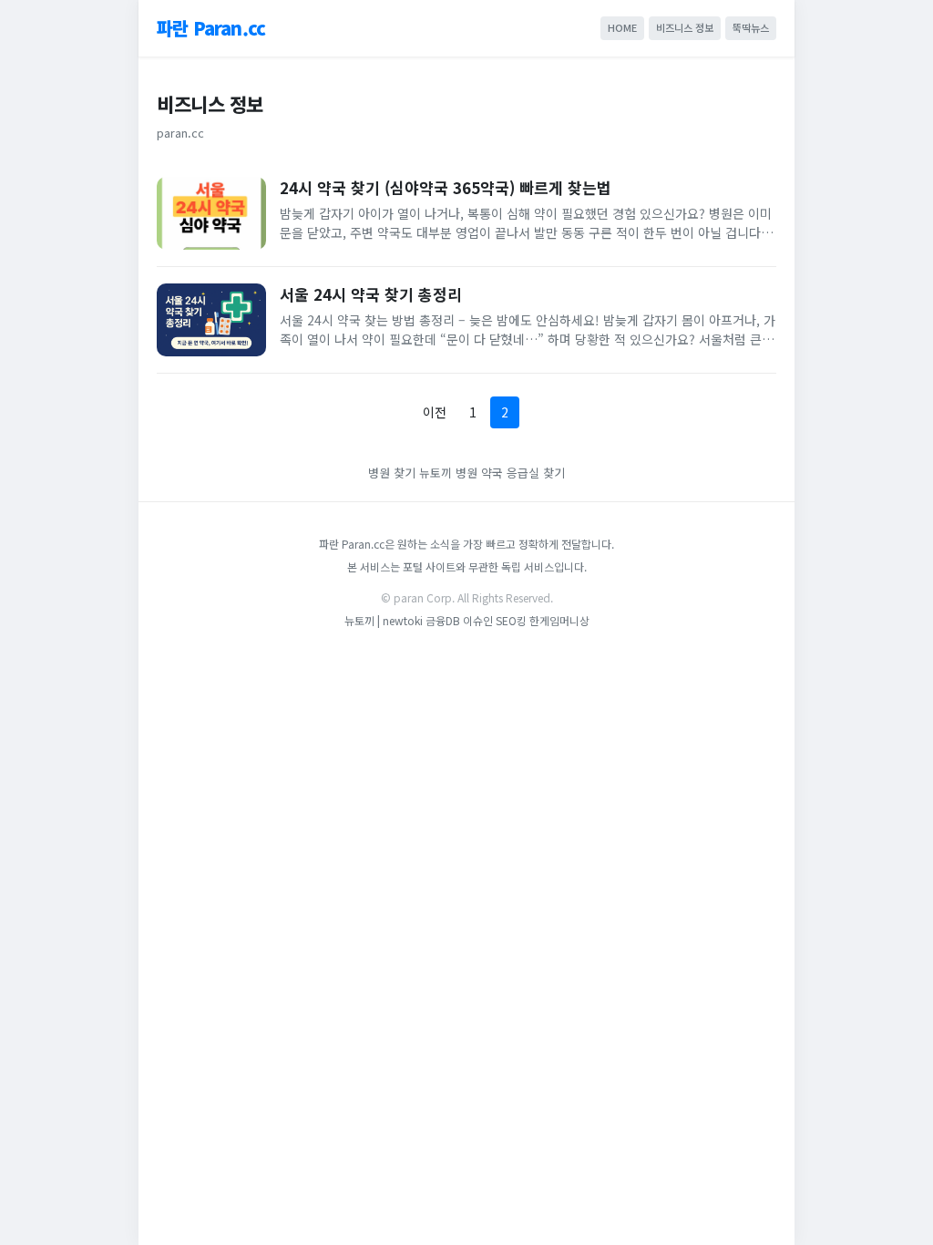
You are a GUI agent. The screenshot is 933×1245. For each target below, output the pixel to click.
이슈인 (478, 620)
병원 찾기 (391, 472)
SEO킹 (511, 620)
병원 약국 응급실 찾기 (510, 472)
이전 (434, 412)
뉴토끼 (435, 472)
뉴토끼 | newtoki (384, 620)
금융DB (442, 620)
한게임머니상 (559, 620)
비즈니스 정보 (684, 27)
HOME (622, 27)
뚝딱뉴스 (751, 27)
